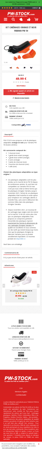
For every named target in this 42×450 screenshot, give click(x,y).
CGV (21, 388)
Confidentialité (21, 395)
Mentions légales (21, 392)
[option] (21, 50)
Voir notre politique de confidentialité (14, 448)
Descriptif (8, 135)
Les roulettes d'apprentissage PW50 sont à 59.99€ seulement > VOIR (21, 3)
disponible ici (20, 239)
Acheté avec (9, 265)
